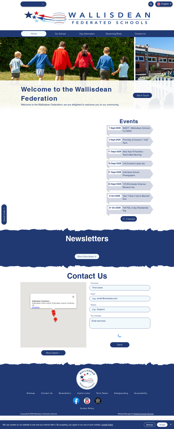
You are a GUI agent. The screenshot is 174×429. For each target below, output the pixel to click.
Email (93, 294)
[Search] (151, 4)
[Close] (170, 424)
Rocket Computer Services (144, 414)
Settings (149, 424)
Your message (96, 316)
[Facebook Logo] (76, 401)
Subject (93, 305)
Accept (162, 424)
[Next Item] (169, 73)
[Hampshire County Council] (87, 401)
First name (94, 283)
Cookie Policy (107, 424)
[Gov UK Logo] (98, 401)
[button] (113, 33)
